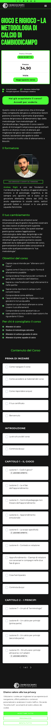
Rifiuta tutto (25, 723)
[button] (45, 6)
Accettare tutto (25, 713)
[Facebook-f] (16, 1)
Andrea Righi (11, 187)
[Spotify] (27, 1)
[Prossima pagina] (30, 667)
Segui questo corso (25, 80)
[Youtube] (24, 1)
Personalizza (26, 718)
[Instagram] (20, 1)
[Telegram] (31, 1)
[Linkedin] (35, 1)
